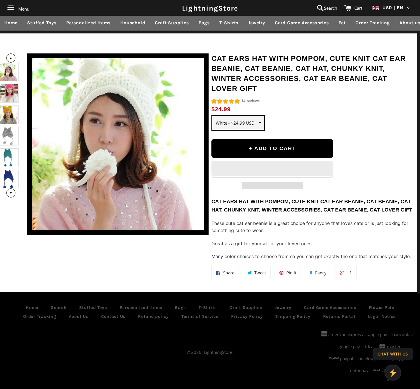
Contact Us (113, 316)
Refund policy (153, 316)
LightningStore (210, 8)
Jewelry (256, 22)
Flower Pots (381, 307)
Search (59, 307)
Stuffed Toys (42, 22)
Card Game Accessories (302, 22)
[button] (391, 8)
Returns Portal (339, 316)
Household (132, 22)
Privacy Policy (247, 316)
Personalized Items (88, 22)
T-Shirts (228, 22)
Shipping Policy (292, 316)
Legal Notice (382, 316)
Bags (204, 22)
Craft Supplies (172, 22)
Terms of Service (200, 316)
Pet (342, 22)
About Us (79, 316)
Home (10, 22)
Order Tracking (372, 22)
